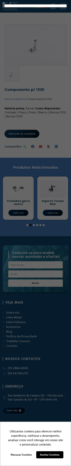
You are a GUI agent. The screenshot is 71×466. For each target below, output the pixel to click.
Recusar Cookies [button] (21, 454)
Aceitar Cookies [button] (50, 454)
